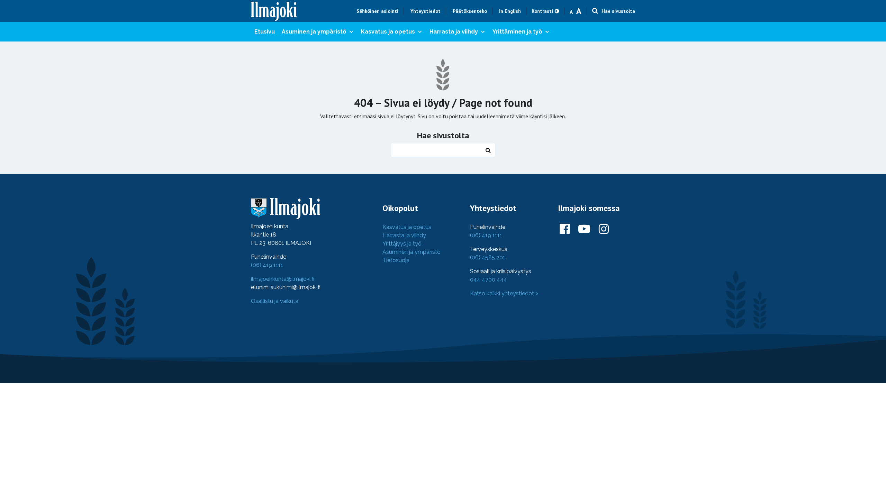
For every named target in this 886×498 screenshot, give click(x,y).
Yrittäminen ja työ (517, 31)
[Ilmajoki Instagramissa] (604, 229)
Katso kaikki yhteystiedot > (504, 293)
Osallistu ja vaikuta (274, 301)
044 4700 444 (488, 279)
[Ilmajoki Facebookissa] (564, 229)
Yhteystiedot (425, 11)
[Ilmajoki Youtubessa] (584, 229)
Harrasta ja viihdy (454, 31)
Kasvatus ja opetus (388, 31)
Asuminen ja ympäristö (314, 31)
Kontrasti (542, 11)
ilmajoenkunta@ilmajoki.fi (282, 279)
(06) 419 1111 (267, 265)
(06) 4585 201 (487, 257)
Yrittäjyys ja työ (402, 243)
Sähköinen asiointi (377, 11)
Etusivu (264, 31)
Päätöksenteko (470, 11)
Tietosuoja (395, 260)
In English (510, 11)
